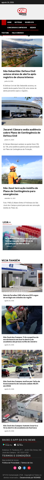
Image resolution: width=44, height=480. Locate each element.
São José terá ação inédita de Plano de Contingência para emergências (20, 191)
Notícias (18, 22)
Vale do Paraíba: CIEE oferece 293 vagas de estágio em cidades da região (20, 296)
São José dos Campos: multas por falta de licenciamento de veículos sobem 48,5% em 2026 (21, 383)
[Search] (41, 22)
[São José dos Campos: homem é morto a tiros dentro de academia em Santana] (22, 408)
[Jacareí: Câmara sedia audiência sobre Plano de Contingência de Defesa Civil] (22, 111)
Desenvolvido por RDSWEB (30, 478)
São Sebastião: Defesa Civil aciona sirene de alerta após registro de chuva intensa (19, 74)
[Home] (4, 22)
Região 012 (29, 22)
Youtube (5, 33)
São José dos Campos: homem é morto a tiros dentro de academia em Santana (20, 427)
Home (9, 22)
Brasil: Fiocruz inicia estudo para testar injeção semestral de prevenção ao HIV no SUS (21, 241)
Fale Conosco (18, 33)
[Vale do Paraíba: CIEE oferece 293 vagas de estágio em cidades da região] (22, 278)
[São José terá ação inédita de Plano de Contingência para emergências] (22, 170)
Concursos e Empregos (17, 28)
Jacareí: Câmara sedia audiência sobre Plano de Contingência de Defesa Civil (22, 132)
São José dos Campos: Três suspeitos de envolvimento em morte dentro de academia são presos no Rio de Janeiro (20, 339)
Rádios (33, 28)
